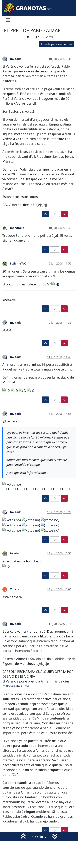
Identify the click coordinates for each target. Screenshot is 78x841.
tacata (14, 553)
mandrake (17, 228)
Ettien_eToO (18, 263)
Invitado (16, 59)
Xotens (15, 589)
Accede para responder (56, 44)
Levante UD (12, 37)
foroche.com (35, 561)
